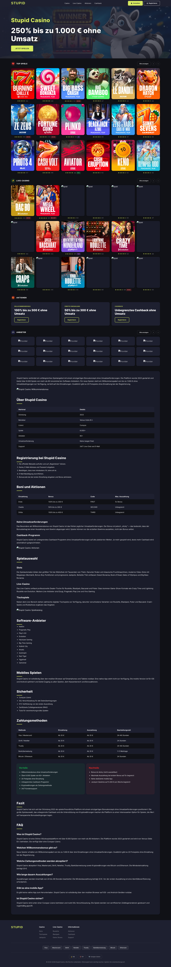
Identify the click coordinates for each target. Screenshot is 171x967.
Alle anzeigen (143, 64)
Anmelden (136, 3)
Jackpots (42, 937)
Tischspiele (43, 934)
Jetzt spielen (22, 48)
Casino (67, 3)
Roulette (56, 931)
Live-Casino (77, 3)
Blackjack (56, 934)
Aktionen (88, 3)
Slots (41, 931)
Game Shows (57, 937)
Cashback (98, 3)
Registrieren (153, 3)
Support (71, 937)
